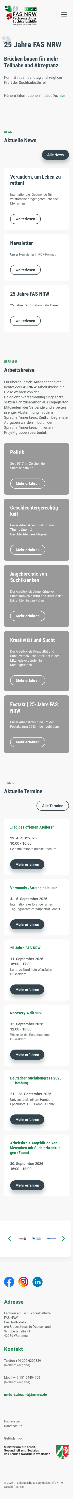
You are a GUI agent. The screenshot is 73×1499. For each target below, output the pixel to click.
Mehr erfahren (28, 483)
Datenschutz (13, 1426)
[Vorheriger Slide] (9, 1238)
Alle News (55, 155)
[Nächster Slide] (63, 1238)
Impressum (12, 1421)
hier (62, 95)
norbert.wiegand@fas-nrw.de (25, 1395)
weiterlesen (25, 219)
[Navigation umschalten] (64, 15)
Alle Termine (52, 806)
